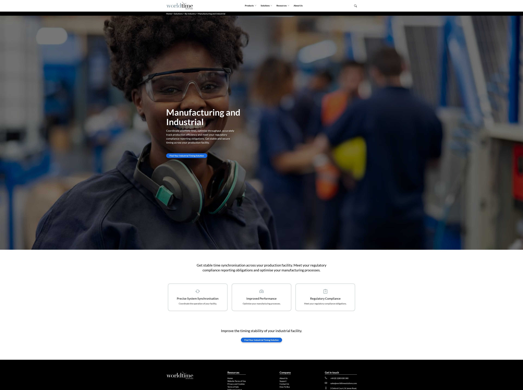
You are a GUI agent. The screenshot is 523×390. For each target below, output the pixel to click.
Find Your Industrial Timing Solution (187, 155)
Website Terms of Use (236, 381)
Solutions (265, 5)
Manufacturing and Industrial (211, 13)
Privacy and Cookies (236, 384)
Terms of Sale (233, 387)
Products (249, 5)
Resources (281, 5)
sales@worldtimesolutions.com (343, 383)
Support (283, 381)
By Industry (190, 13)
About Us (298, 5)
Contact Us (284, 384)
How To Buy (285, 387)
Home (169, 13)
